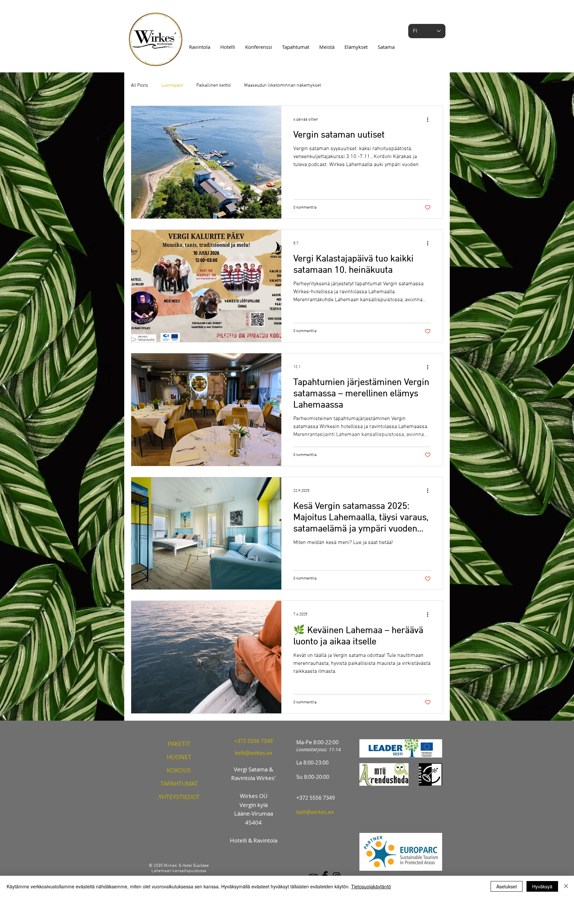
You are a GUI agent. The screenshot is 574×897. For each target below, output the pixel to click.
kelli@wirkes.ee (315, 812)
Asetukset (506, 886)
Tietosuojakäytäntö (371, 886)
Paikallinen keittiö (213, 85)
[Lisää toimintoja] (430, 120)
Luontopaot (172, 85)
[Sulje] (566, 886)
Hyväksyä (542, 886)
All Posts (139, 85)
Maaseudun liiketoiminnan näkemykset (282, 85)
